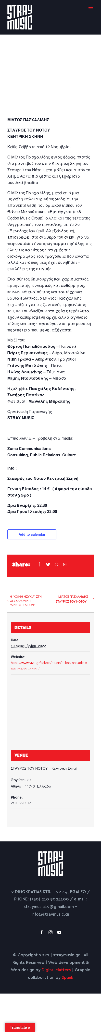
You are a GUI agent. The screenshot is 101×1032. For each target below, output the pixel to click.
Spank (67, 977)
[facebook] (42, 932)
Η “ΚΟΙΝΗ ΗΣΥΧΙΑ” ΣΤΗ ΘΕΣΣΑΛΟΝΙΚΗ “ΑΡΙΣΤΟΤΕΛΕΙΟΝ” (26, 600)
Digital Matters (56, 970)
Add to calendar (32, 534)
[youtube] (59, 932)
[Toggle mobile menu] (91, 7)
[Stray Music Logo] (50, 853)
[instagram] (50, 932)
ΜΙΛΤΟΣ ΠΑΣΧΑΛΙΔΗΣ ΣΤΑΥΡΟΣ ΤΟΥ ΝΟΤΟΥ (72, 599)
